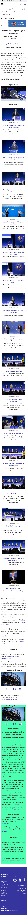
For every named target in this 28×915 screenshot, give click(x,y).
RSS (1, 902)
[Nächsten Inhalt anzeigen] (20, 688)
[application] (13, 93)
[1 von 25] (13, 688)
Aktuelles (6, 18)
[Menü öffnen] (25, 4)
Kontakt (3, 905)
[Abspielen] (13, 93)
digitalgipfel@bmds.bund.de (14, 860)
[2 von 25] (15, 688)
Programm (16, 803)
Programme (13, 617)
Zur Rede (4, 830)
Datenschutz (4, 914)
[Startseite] (1, 18)
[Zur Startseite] (2, 4)
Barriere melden (5, 912)
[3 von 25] (17, 688)
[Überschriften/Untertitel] (20, 100)
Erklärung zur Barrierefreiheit (9, 909)
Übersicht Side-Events (15, 809)
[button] (13, 679)
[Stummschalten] (22, 100)
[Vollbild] (24, 100)
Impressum (4, 907)
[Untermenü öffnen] (21, 4)
